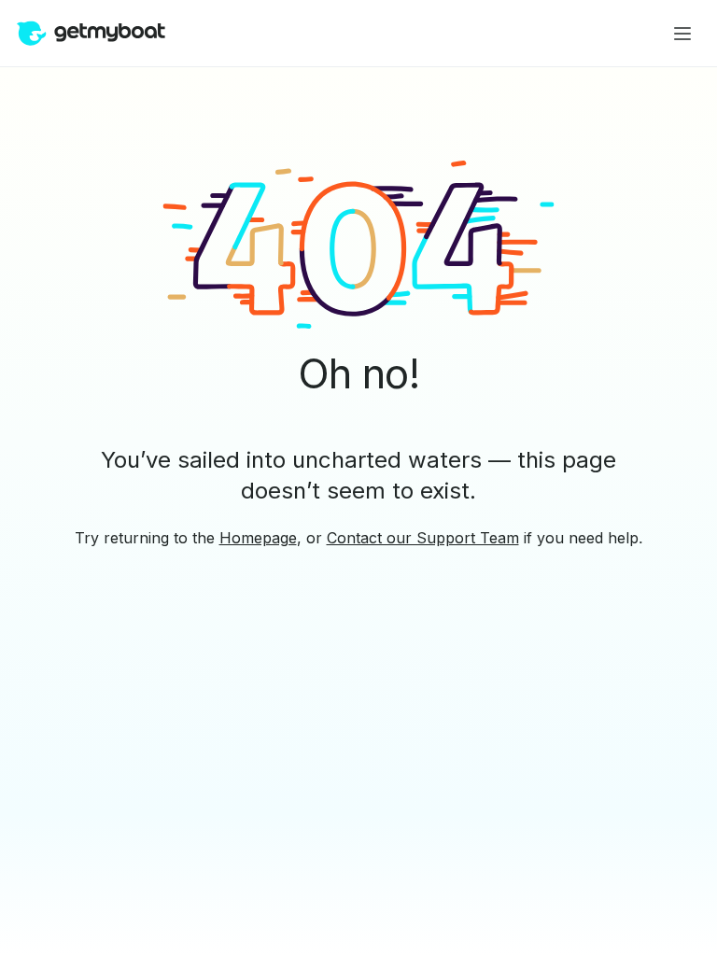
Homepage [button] (258, 537)
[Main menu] (682, 34)
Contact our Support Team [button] (423, 537)
